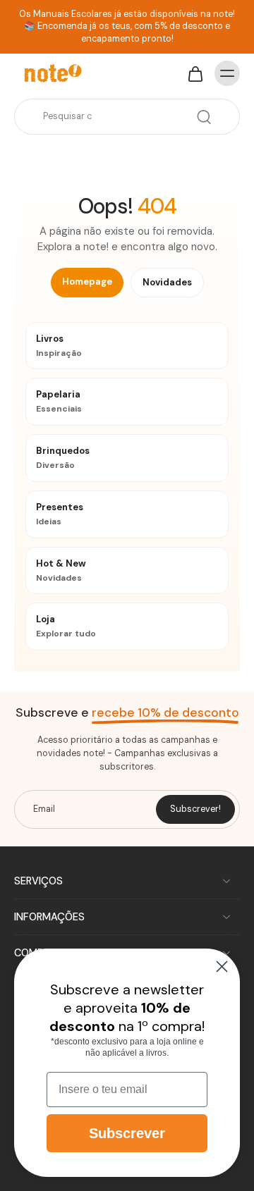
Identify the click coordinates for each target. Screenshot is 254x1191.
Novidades (167, 282)
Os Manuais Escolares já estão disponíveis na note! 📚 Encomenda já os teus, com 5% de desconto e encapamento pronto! (127, 26)
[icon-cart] (194, 73)
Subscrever (127, 1133)
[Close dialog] (222, 966)
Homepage (87, 282)
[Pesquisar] (204, 117)
